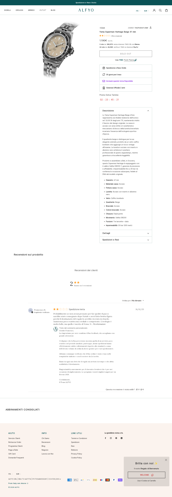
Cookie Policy (76, 458)
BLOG (53, 10)
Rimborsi (74, 450)
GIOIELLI (7, 10)
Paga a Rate (13, 450)
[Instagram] (111, 438)
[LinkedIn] (121, 438)
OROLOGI (19, 10)
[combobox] (133, 301)
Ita (137, 11)
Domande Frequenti (16, 458)
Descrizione (108, 110)
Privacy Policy (76, 454)
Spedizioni (75, 442)
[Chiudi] (166, 460)
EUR (145, 11)
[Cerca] (160, 10)
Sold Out (125, 54)
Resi (72, 446)
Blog (43, 446)
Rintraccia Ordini (14, 442)
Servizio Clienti (14, 438)
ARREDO (31, 10)
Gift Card (11, 454)
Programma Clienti (15, 446)
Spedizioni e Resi (110, 240)
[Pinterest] (116, 438)
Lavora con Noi (47, 454)
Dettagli (106, 233)
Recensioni (46, 442)
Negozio (45, 450)
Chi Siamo (45, 438)
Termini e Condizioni (79, 438)
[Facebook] (105, 438)
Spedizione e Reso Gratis (86, 3)
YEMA (102, 28)
